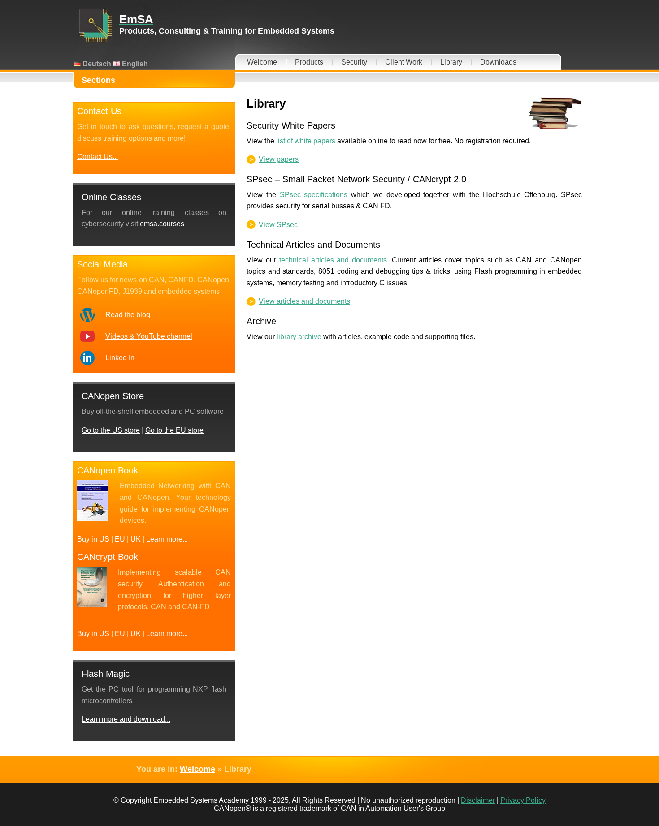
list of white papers (305, 141)
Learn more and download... (126, 719)
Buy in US (93, 539)
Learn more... (167, 539)
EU (120, 539)
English (134, 64)
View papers (279, 159)
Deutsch (96, 64)
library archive (299, 336)
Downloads (498, 62)
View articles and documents (304, 301)
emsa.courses (162, 224)
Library (451, 62)
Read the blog (127, 314)
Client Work (403, 62)
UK (135, 539)
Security (354, 62)
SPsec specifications (314, 194)
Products (309, 62)
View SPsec (278, 224)
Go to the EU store (174, 430)
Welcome (262, 62)
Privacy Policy (523, 800)
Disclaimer (478, 800)
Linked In (119, 357)
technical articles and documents (333, 260)
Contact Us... (97, 156)
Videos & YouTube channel (148, 336)
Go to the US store (111, 430)
